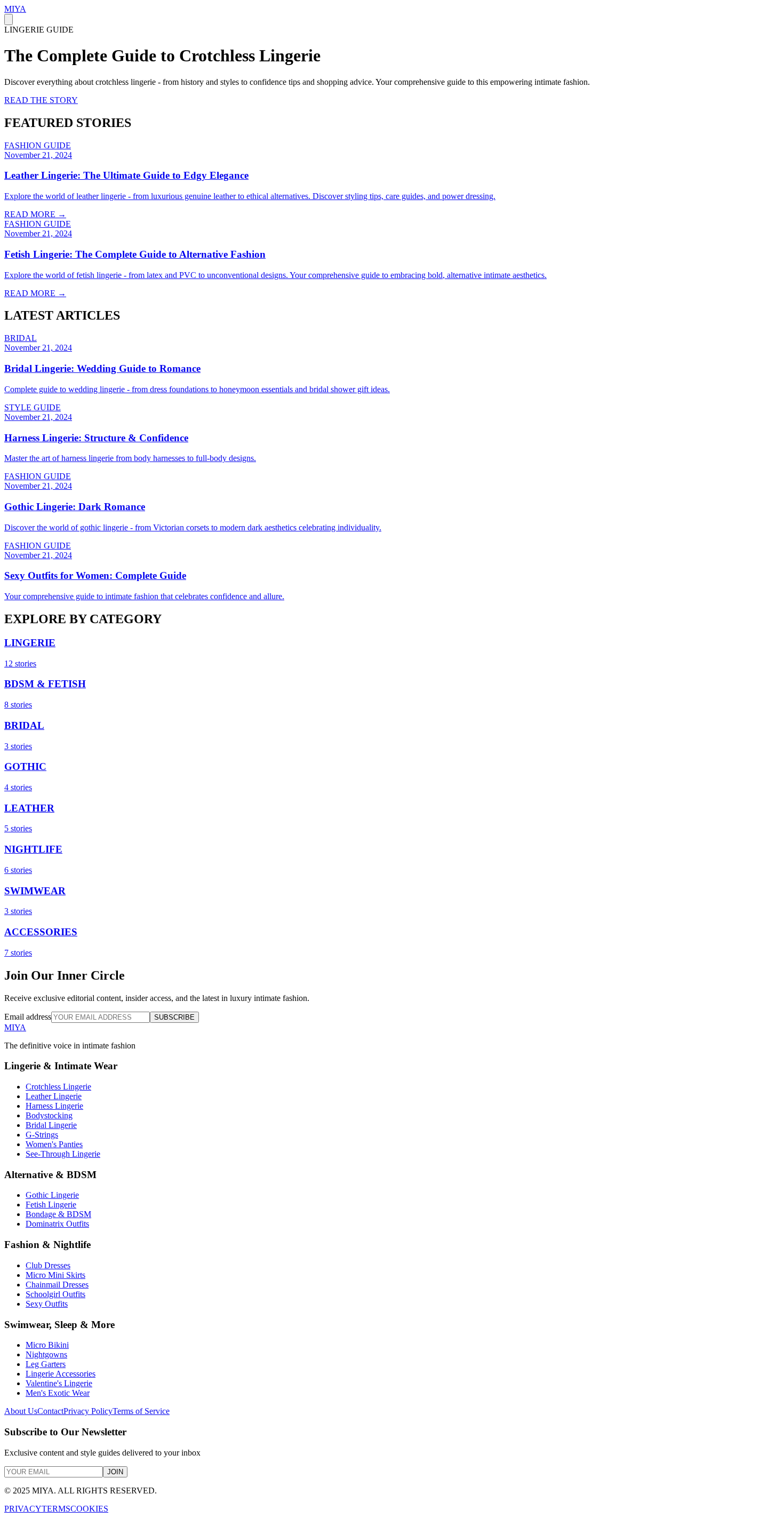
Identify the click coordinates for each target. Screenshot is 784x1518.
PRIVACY (23, 1508)
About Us (20, 1411)
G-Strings (42, 1134)
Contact (50, 1411)
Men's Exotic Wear (58, 1392)
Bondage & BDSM (58, 1214)
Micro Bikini (47, 1344)
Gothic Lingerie (52, 1194)
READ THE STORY (41, 100)
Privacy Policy (88, 1411)
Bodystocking (49, 1115)
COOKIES (89, 1508)
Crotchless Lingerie (58, 1086)
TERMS (56, 1508)
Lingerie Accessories (60, 1373)
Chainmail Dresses (57, 1284)
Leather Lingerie (54, 1096)
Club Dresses (48, 1265)
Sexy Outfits (47, 1303)
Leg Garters (46, 1364)
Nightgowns (46, 1354)
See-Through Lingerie (63, 1153)
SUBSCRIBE (174, 1017)
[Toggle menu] (8, 19)
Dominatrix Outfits (57, 1223)
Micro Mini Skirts (55, 1274)
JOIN (115, 1472)
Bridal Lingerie (51, 1125)
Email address (27, 1016)
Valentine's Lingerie (59, 1383)
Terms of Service (141, 1411)
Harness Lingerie (54, 1105)
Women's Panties (54, 1144)
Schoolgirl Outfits (55, 1294)
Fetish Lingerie (51, 1204)
